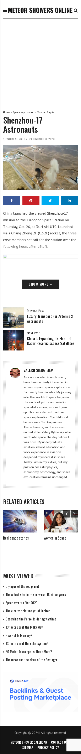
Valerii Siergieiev (16, 139)
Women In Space (55, 538)
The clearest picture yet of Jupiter (28, 610)
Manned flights (45, 112)
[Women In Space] (61, 521)
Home (6, 112)
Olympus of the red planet (22, 586)
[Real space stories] (20, 521)
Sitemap (27, 747)
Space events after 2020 (22, 602)
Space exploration (23, 112)
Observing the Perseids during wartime (31, 619)
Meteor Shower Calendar (29, 742)
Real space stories (16, 538)
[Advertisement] (40, 61)
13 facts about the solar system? (27, 643)
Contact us (59, 742)
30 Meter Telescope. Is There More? (29, 651)
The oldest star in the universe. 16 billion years (36, 594)
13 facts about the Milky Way (24, 627)
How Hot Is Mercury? (19, 635)
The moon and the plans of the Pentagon (32, 659)
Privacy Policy (48, 747)
